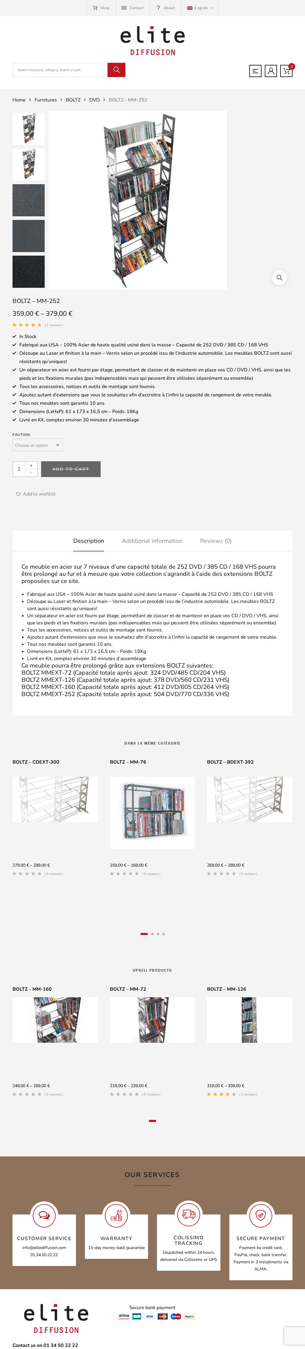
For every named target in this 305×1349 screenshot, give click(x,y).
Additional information (152, 541)
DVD (94, 100)
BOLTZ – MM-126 (226, 989)
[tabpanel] (55, 820)
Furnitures (46, 100)
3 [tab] (158, 934)
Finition (21, 434)
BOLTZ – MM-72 (128, 989)
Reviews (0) (216, 541)
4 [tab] (164, 934)
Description (88, 541)
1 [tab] (144, 934)
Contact (137, 8)
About (169, 8)
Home (19, 100)
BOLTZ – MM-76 (128, 762)
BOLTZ (73, 100)
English (201, 8)
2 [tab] (152, 934)
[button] (279, 277)
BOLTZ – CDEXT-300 (36, 762)
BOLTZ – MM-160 (32, 989)
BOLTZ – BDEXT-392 (230, 762)
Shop (105, 8)
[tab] (88, 541)
